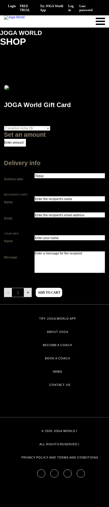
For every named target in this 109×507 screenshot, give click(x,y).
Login (12, 6)
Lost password (86, 8)
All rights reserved (58, 444)
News (57, 371)
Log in (71, 8)
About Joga (58, 331)
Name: (8, 202)
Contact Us (60, 384)
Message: (11, 257)
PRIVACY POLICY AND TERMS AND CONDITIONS (59, 457)
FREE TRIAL (25, 8)
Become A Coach (57, 345)
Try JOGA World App (51, 8)
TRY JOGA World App (57, 318)
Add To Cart (49, 292)
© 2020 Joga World (58, 431)
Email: (8, 218)
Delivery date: (14, 179)
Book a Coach (57, 358)
